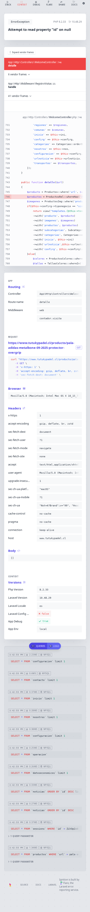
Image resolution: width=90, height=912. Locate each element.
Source (24, 884)
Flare (66, 883)
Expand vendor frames (23, 52)
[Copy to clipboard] (78, 294)
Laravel (52, 884)
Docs (38, 884)
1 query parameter (21, 836)
